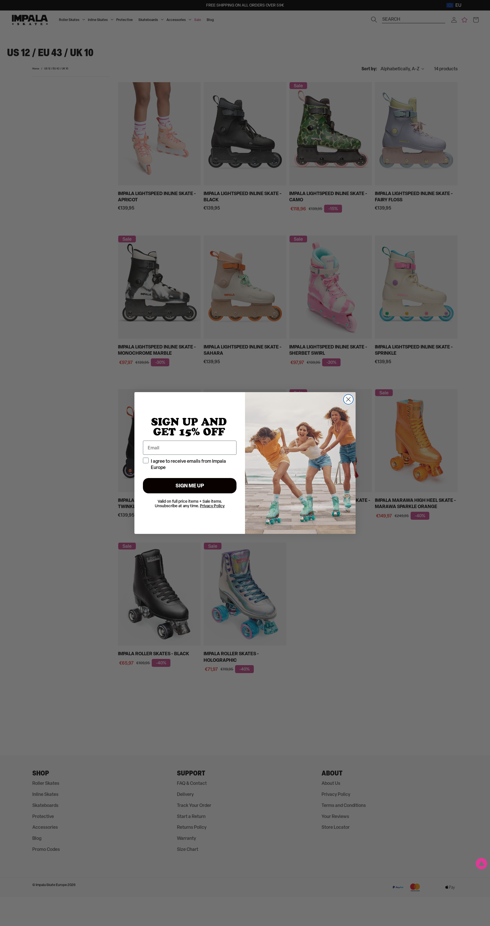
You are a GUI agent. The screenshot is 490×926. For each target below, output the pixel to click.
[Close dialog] (348, 399)
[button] (481, 863)
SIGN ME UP (190, 485)
